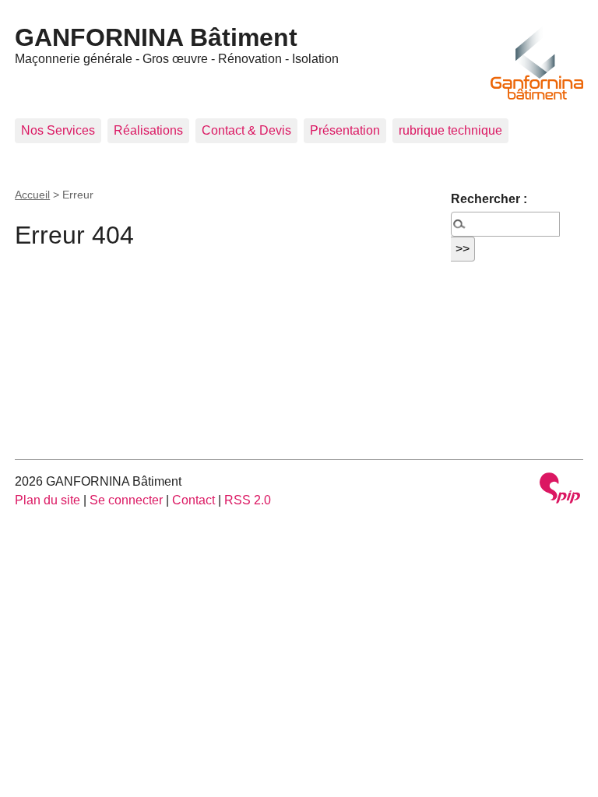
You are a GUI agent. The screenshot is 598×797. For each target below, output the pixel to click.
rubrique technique (450, 130)
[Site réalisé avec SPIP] (559, 489)
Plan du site (47, 500)
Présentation (345, 130)
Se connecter (126, 500)
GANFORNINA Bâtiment (156, 37)
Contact (193, 500)
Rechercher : (489, 198)
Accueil (32, 194)
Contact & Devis (246, 130)
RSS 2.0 (247, 500)
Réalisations (148, 130)
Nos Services (58, 130)
